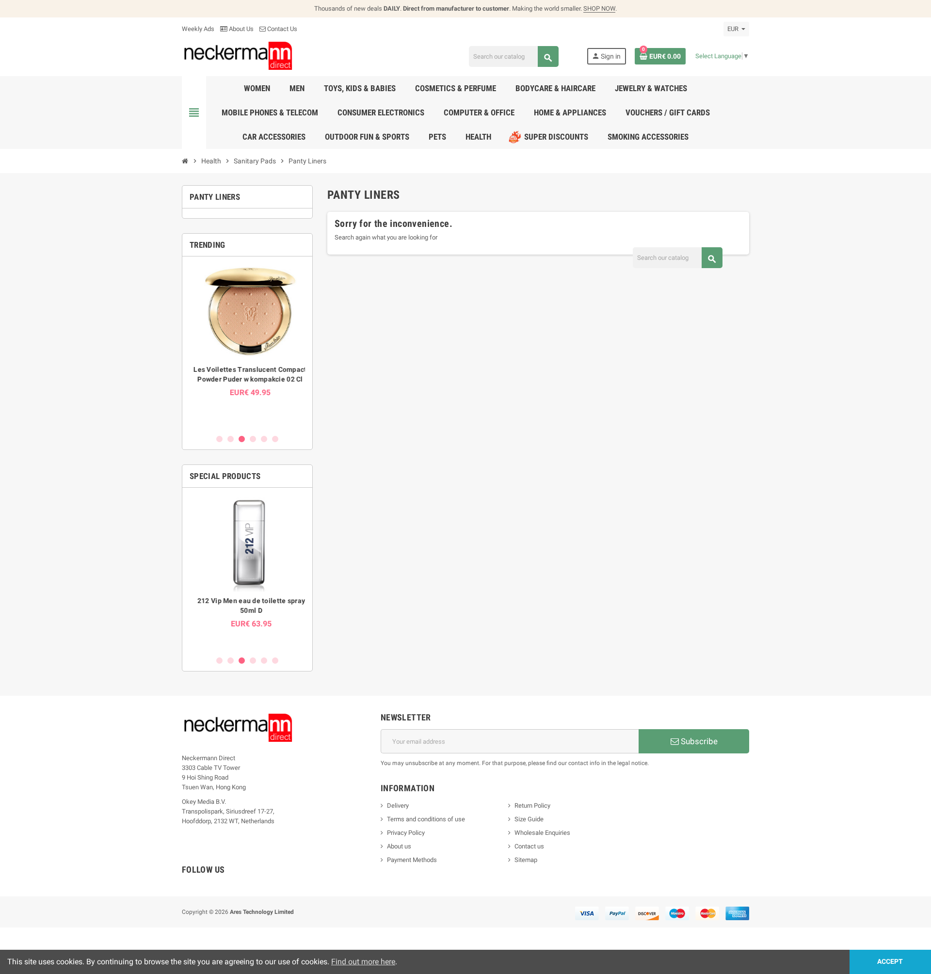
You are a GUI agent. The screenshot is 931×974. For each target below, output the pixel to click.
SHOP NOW (599, 8)
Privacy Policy (406, 832)
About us (399, 846)
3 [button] (242, 439)
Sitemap (525, 859)
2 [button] (230, 439)
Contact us (529, 846)
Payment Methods (412, 859)
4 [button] (253, 439)
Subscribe (698, 741)
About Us (240, 28)
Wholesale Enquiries (542, 832)
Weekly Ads (198, 28)
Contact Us (281, 28)
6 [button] (275, 439)
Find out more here (363, 961)
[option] (247, 344)
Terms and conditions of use (426, 819)
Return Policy (532, 805)
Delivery (398, 805)
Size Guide (529, 819)
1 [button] (219, 439)
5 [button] (264, 439)
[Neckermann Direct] (238, 55)
